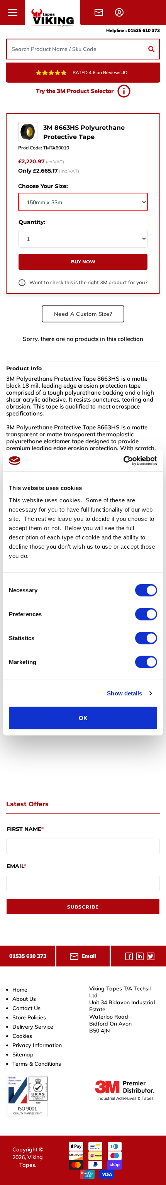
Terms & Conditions (36, 1063)
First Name (24, 829)
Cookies (22, 1035)
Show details (124, 693)
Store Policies (29, 1017)
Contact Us (26, 1008)
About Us (24, 998)
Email (15, 866)
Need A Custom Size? (83, 313)
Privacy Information (37, 1045)
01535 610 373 (144, 30)
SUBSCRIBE (83, 907)
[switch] (146, 614)
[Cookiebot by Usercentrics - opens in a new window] (123, 461)
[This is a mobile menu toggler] (12, 12)
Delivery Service (32, 1026)
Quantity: (32, 222)
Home (19, 989)
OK (83, 717)
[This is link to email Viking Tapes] (100, 12)
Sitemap (23, 1054)
